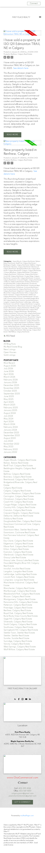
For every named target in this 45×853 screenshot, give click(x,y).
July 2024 (8, 416)
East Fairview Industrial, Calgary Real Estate (18, 289)
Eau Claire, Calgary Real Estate (18, 541)
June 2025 (9, 396)
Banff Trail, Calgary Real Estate (26, 263)
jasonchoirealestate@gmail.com (22, 796)
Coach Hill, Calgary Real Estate (14, 276)
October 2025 (10, 391)
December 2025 (11, 385)
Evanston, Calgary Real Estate (18, 294)
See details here (20, 68)
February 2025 (11, 408)
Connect (34, 3)
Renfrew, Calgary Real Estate (21, 54)
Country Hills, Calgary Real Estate (22, 278)
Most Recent (9, 363)
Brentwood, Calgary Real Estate (19, 480)
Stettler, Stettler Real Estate (29, 326)
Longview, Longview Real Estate (19, 580)
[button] (15, 699)
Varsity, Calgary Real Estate (13, 330)
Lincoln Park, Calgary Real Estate (22, 304)
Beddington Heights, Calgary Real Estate (17, 265)
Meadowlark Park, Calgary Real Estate (22, 594)
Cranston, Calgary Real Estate (18, 510)
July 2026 (8, 369)
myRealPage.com (27, 815)
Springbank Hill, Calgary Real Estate (23, 324)
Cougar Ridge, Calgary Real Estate (20, 505)
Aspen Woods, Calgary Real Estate (24, 261)
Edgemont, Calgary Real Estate (27, 291)
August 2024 (10, 413)
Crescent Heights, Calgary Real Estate (29, 280)
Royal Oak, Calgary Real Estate (18, 613)
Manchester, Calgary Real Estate (19, 308)
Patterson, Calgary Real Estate (13, 315)
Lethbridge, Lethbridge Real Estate (20, 574)
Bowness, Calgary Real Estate (21, 267)
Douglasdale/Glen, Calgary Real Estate (16, 283)
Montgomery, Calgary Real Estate (19, 599)
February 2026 (11, 380)
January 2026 (10, 383)
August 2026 (10, 366)
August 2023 (10, 438)
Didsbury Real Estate (32, 282)
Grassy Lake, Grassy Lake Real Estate (21, 560)
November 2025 (11, 388)
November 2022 (11, 444)
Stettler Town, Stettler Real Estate (19, 633)
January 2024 (10, 430)
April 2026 (9, 374)
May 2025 (8, 399)
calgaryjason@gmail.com (22, 793)
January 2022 (10, 452)
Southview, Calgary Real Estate (18, 627)
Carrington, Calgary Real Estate (19, 496)
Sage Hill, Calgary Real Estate (18, 619)
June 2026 (9, 371)
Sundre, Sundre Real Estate (12, 328)
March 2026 (9, 377)
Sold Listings (9, 355)
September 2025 (12, 394)
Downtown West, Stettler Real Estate (21, 530)
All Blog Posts (10, 344)
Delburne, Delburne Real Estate (14, 282)
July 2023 (8, 441)
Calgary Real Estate (15, 270)
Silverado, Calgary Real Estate (30, 320)
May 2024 (8, 419)
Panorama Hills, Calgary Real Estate (29, 313)
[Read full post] (22, 34)
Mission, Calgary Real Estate (18, 311)
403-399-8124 (25, 788)
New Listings (10, 350)
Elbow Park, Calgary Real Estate (14, 293)
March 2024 (9, 424)
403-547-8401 (25, 791)
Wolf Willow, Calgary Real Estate (19, 332)
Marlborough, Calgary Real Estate (20, 591)
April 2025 (9, 402)
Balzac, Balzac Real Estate (16, 463)
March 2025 (9, 405)
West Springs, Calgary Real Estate (20, 647)
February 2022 (11, 449)
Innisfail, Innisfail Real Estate (29, 300)
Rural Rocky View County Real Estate (23, 319)
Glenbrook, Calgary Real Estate (18, 555)
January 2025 (10, 410)
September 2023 (12, 436)
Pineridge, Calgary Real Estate (18, 608)
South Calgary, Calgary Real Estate (15, 322)
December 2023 (11, 433)
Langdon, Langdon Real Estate (13, 302)
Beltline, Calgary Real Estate (17, 474)
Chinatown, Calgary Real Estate (27, 274)
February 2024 (11, 427)
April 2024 (9, 422)
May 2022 (8, 447)
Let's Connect (23, 802)
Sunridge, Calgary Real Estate (31, 328)
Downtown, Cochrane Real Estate (27, 287)
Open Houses (10, 352)
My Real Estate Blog (13, 347)
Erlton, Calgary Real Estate (16, 549)
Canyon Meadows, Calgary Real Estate (17, 272)
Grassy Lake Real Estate (25, 296)
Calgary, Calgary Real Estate (31, 270)
